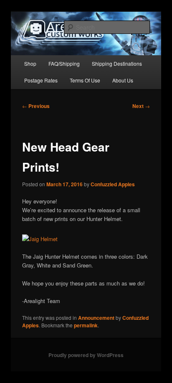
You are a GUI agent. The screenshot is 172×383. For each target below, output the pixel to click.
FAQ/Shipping (64, 63)
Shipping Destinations (117, 63)
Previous (36, 106)
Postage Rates (41, 80)
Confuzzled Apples (113, 184)
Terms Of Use (85, 80)
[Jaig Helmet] (40, 239)
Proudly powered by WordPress (86, 355)
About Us (122, 80)
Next (141, 106)
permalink (86, 325)
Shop (30, 63)
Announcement (96, 317)
